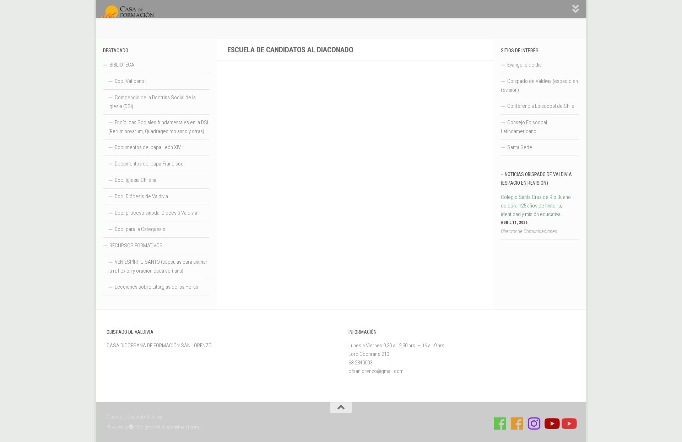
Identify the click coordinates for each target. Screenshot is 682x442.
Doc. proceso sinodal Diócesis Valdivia (156, 213)
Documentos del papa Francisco (149, 164)
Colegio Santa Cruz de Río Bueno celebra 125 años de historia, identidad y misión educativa (536, 205)
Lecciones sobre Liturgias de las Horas (156, 287)
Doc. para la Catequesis (140, 229)
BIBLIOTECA (121, 65)
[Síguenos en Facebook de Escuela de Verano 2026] (517, 423)
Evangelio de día (524, 65)
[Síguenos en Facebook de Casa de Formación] (500, 423)
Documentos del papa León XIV (148, 147)
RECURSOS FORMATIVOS (136, 245)
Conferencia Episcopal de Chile (540, 106)
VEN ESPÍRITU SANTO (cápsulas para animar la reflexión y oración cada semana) (157, 266)
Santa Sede (519, 147)
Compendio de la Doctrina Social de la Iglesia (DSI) (152, 102)
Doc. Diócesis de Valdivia (141, 196)
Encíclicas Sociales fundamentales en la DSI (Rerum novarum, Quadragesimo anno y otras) (158, 127)
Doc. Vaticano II (131, 81)
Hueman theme (185, 427)
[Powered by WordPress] (131, 427)
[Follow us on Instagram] (534, 423)
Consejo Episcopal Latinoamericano (524, 127)
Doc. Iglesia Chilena (135, 180)
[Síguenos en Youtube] (551, 423)
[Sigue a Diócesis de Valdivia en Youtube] (568, 423)
